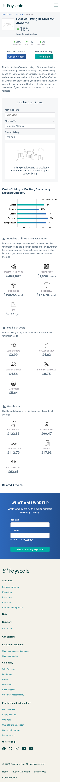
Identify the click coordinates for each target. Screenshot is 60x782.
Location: (14, 530)
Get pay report (16, 56)
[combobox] (30, 114)
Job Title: (15, 520)
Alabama (19, 14)
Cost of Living (7, 14)
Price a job (44, 56)
